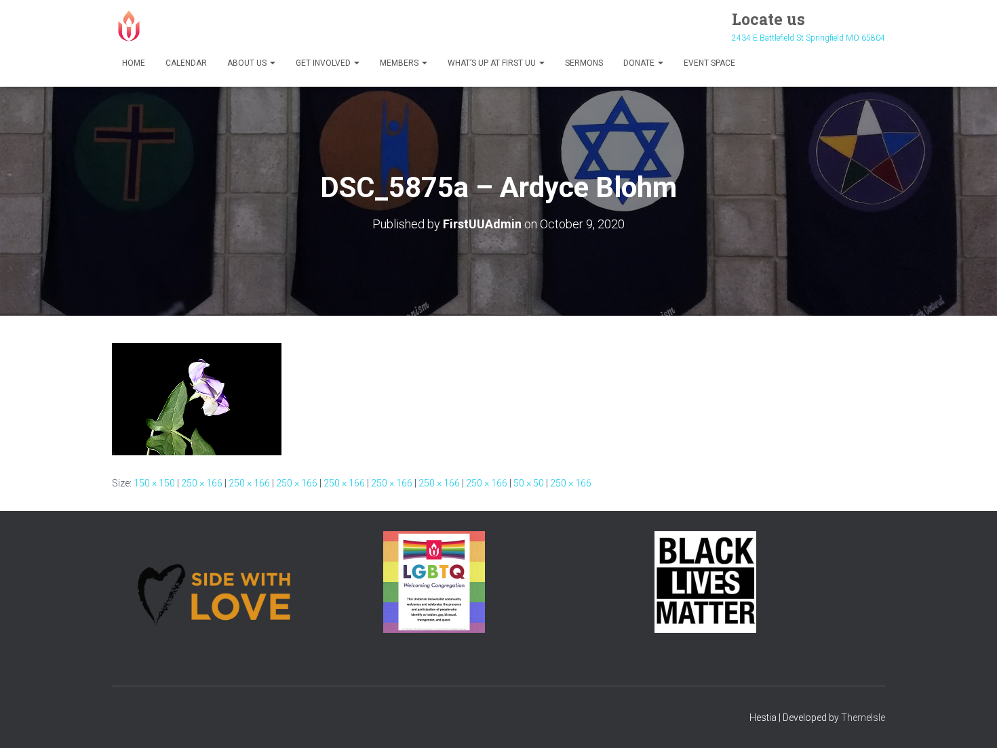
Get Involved (324, 63)
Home (133, 63)
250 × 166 (201, 483)
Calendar (186, 63)
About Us (248, 63)
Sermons (584, 63)
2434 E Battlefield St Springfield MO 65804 (808, 38)
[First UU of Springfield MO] (129, 26)
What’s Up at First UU (493, 63)
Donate (640, 63)
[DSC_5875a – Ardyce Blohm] (196, 397)
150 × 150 (154, 483)
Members (400, 63)
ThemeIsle (863, 717)
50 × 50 (528, 483)
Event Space (709, 63)
